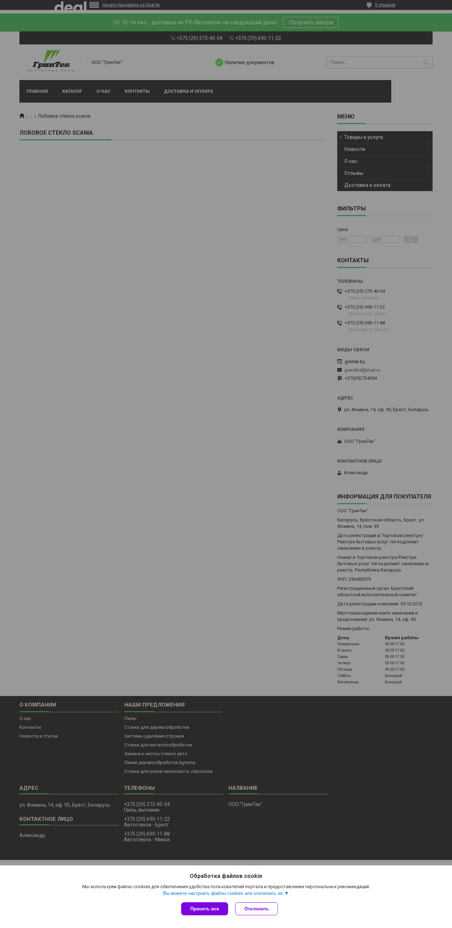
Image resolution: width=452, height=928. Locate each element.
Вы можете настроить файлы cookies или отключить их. (223, 893)
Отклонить (256, 908)
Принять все (204, 908)
